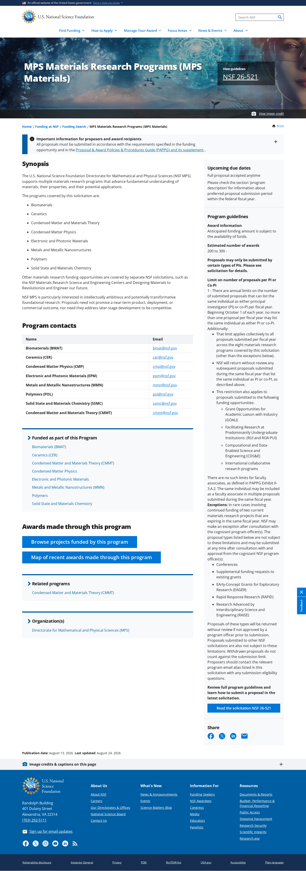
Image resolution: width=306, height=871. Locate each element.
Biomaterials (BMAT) (49, 446)
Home (27, 126)
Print (280, 126)
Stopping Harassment (256, 819)
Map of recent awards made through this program (91, 557)
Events (145, 801)
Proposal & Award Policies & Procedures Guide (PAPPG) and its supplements (140, 149)
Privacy (116, 862)
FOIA (144, 862)
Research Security (253, 825)
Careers (96, 801)
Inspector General (82, 862)
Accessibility (238, 862)
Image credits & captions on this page (62, 764)
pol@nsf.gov (163, 394)
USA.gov (206, 862)
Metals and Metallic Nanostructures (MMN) (68, 487)
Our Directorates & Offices (110, 807)
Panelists (196, 827)
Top (296, 736)
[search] (280, 17)
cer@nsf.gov (163, 357)
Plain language (274, 862)
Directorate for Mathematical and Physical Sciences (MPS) (80, 630)
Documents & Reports (256, 794)
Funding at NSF (47, 126)
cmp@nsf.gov (164, 366)
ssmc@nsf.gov (165, 403)
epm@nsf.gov (164, 375)
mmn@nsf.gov (165, 385)
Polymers (40, 495)
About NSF (98, 794)
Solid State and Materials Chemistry (62, 503)
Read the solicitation (244, 708)
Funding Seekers (202, 794)
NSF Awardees (200, 801)
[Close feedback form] (301, 592)
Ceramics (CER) (44, 455)
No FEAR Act (173, 862)
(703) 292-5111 (34, 820)
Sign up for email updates (51, 831)
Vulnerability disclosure (36, 862)
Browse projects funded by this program (79, 541)
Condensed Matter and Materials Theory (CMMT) (73, 463)
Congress (197, 807)
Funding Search (74, 126)
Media (194, 814)
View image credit (271, 113)
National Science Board (108, 814)
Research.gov (250, 838)
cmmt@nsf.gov (165, 412)
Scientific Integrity (253, 832)
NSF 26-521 (240, 76)
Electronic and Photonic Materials (60, 479)
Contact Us (99, 820)
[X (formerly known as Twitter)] (35, 843)
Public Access (250, 812)
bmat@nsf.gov (165, 348)
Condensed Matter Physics (54, 471)
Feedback (301, 606)
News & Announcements (158, 794)
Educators (197, 820)
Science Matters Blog (156, 807)
